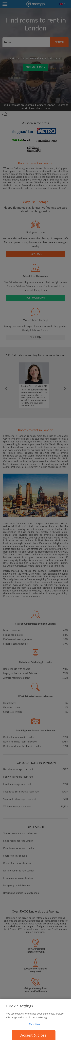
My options (34, 1024)
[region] (35, 1021)
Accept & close (33, 1035)
